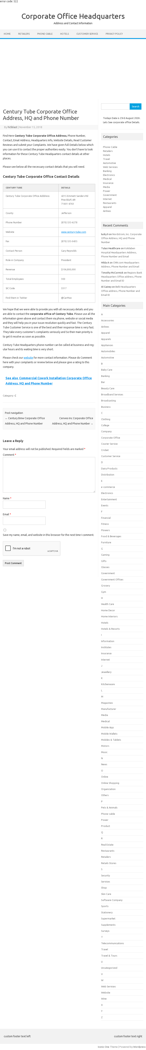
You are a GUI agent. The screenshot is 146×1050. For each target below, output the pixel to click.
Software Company (111, 900)
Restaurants (109, 203)
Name (7, 498)
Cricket (105, 450)
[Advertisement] (73, 67)
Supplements (108, 924)
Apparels (106, 339)
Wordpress (139, 1046)
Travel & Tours (109, 955)
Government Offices (112, 579)
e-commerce (108, 487)
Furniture (106, 542)
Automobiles (108, 351)
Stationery (107, 912)
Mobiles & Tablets (111, 739)
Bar (103, 382)
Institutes (106, 647)
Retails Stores (108, 863)
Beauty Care (107, 388)
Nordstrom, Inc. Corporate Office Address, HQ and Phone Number (121, 238)
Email (7, 514)
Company (106, 431)
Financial (106, 517)
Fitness (105, 524)
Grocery (105, 585)
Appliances (107, 345)
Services (105, 881)
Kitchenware (108, 684)
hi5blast (12, 127)
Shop (104, 887)
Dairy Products (109, 468)
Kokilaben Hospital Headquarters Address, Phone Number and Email (119, 252)
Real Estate (107, 844)
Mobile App (107, 727)
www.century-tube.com (73, 232)
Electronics (109, 175)
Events (104, 505)
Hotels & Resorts (110, 628)
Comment (9, 454)
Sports (105, 906)
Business (106, 406)
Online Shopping (110, 783)
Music (104, 752)
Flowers (105, 530)
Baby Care (106, 369)
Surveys (105, 931)
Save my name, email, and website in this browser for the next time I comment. (48, 534)
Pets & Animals (109, 807)
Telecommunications (112, 943)
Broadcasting (108, 400)
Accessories (107, 320)
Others (105, 795)
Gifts (103, 561)
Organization (108, 789)
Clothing (105, 419)
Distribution (107, 474)
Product (105, 826)
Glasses (105, 567)
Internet (107, 199)
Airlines (107, 211)
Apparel (107, 207)
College (105, 425)
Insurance (108, 183)
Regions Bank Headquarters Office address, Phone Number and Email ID (121, 276)
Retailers (24, 34)
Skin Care (106, 894)
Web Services (110, 167)
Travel (106, 159)
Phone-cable (45, 34)
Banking (107, 171)
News (104, 764)
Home (7, 34)
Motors (105, 745)
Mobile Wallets (109, 733)
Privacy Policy (114, 34)
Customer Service (87, 34)
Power (106, 191)
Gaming (105, 554)
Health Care (107, 604)
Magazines (107, 702)
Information (107, 641)
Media (106, 187)
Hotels (64, 34)
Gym (103, 591)
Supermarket (108, 918)
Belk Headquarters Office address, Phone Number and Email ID (120, 290)
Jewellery (106, 672)
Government (110, 195)
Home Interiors (109, 616)
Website (105, 992)
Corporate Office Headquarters (73, 16)
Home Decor (108, 610)
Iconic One (103, 1046)
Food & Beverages (111, 536)
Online (104, 776)
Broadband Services (112, 394)
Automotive (109, 163)
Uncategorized (109, 967)
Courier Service (109, 443)
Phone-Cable (110, 147)
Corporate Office (110, 437)
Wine (104, 998)
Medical (107, 179)
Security (105, 875)
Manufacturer (108, 709)
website (28, 357)
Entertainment (109, 499)
